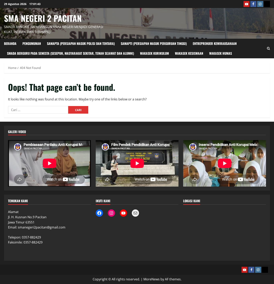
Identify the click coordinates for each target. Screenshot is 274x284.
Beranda (10, 43)
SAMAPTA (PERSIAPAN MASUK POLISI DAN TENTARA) (81, 43)
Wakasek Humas (220, 53)
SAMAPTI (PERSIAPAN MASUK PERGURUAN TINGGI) (154, 43)
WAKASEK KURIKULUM (154, 53)
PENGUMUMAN (31, 43)
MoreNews (151, 279)
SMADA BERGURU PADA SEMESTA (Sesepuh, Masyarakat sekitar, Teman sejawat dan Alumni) (70, 53)
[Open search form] (268, 48)
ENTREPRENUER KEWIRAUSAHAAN (215, 43)
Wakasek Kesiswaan (189, 53)
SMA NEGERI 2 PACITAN (43, 18)
